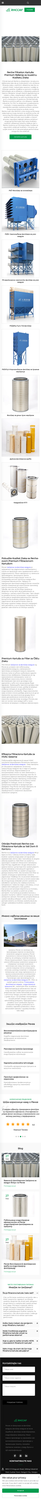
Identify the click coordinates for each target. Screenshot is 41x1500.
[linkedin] (26, 1456)
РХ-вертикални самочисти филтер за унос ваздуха (20, 281)
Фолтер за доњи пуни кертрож (20, 415)
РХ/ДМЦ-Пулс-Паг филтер (20, 326)
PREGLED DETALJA (20, 169)
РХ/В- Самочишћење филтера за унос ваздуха (20, 235)
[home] (14, 10)
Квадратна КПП (20, 503)
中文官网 (30, 10)
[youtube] (20, 1456)
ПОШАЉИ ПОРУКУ (15, 1402)
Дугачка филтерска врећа (20, 459)
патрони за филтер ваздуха (19, 567)
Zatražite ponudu (20, 137)
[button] (16, 1136)
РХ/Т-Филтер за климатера (20, 191)
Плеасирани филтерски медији (20, 983)
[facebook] (15, 1456)
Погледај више (10, 1186)
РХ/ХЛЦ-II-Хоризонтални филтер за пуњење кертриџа (20, 370)
